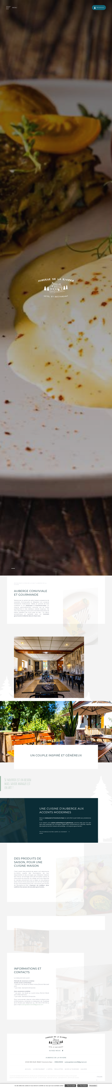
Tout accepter (71, 1085)
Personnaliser (93, 1085)
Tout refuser (83, 1085)
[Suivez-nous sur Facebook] (101, 1080)
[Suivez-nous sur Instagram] (104, 1080)
